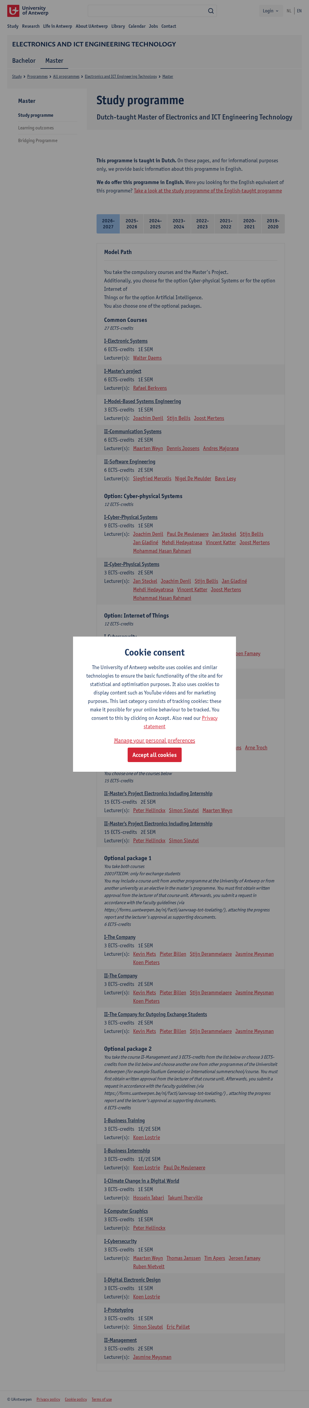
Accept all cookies (154, 754)
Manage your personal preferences (154, 740)
